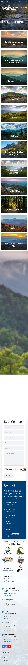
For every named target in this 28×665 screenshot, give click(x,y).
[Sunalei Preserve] (14, 204)
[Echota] (14, 113)
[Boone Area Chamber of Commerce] (7, 551)
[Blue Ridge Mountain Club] (14, 39)
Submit (8, 475)
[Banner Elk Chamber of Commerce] (20, 551)
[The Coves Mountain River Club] (14, 58)
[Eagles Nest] (14, 94)
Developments (5, 657)
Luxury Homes (5, 655)
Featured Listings (6, 652)
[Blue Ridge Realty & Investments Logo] (9, 8)
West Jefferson (9, 634)
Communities (5, 660)
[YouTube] (7, 1)
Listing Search (5, 663)
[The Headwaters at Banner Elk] (14, 168)
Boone (6, 611)
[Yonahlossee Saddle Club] (14, 241)
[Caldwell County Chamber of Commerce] (7, 569)
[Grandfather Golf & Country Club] (14, 149)
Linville (6, 623)
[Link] (3, 577)
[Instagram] (4, 2)
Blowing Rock (9, 600)
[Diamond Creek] (14, 76)
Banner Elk (8, 577)
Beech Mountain (9, 588)
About (3, 649)
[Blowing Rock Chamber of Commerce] (20, 560)
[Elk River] (14, 131)
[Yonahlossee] (14, 223)
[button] (24, 7)
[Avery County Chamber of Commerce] (20, 569)
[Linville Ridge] (14, 186)
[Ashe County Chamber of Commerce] (7, 560)
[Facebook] (2, 1)
